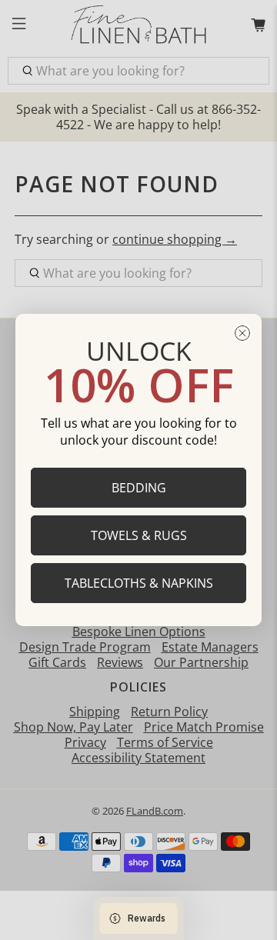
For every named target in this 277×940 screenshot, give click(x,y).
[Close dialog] (242, 333)
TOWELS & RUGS (139, 535)
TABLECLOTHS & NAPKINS (139, 583)
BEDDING (139, 487)
